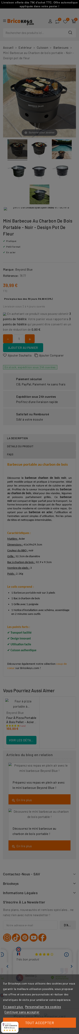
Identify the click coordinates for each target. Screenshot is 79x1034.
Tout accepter (39, 1022)
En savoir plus (13, 1007)
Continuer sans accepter (22, 1012)
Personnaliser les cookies (43, 1007)
